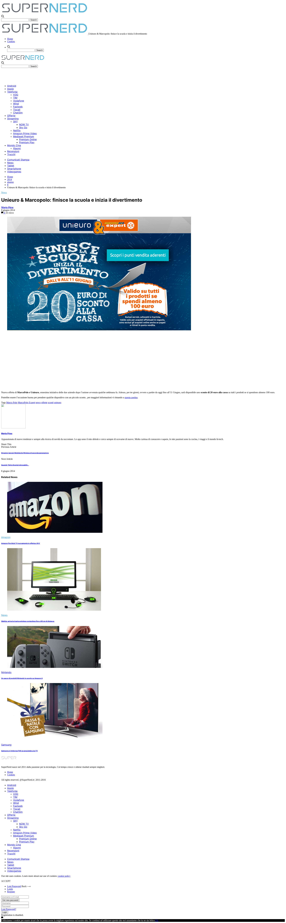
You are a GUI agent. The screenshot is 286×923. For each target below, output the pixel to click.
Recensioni (13, 151)
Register (11, 891)
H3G (15, 94)
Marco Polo (11, 402)
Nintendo (6, 672)
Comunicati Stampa (18, 159)
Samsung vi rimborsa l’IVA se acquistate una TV (19, 751)
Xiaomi (17, 148)
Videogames (14, 171)
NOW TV (24, 124)
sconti (50, 402)
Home (10, 39)
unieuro (57, 402)
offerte (44, 402)
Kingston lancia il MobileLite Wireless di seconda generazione (25, 453)
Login (10, 889)
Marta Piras (7, 207)
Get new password (10, 900)
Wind (16, 103)
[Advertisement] (55, 74)
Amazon (5, 537)
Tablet (10, 165)
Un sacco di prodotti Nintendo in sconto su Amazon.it (22, 678)
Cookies (11, 41)
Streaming (13, 118)
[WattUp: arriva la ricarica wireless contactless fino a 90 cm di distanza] (54, 610)
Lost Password (14, 886)
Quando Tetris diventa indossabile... (15, 465)
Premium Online (28, 139)
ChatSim (18, 112)
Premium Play (26, 142)
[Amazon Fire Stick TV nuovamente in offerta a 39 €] (54, 532)
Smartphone (14, 168)
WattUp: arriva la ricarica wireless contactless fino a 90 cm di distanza (27, 621)
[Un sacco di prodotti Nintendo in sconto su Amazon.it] (54, 667)
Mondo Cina (14, 145)
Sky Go (23, 127)
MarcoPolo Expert (26, 402)
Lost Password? (8, 909)
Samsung (6, 744)
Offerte (11, 115)
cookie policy (64, 876)
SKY (15, 121)
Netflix (17, 130)
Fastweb (18, 106)
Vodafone (18, 100)
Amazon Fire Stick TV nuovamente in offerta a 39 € (20, 543)
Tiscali (16, 109)
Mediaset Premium (23, 136)
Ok (156, 920)
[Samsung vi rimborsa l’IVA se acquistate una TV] (54, 739)
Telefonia (12, 91)
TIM (15, 97)
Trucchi (11, 154)
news (38, 402)
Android (11, 85)
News (10, 162)
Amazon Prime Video (25, 133)
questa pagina (131, 397)
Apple (10, 88)
